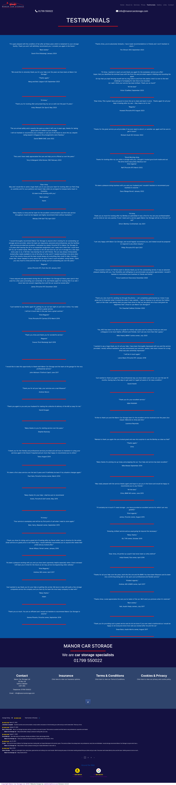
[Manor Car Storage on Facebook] (88, 702)
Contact (171, 5)
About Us (129, 5)
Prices (143, 5)
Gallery (159, 5)
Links (165, 5)
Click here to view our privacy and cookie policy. (154, 679)
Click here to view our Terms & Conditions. (110, 679)
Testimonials (151, 5)
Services (137, 5)
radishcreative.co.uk (51, 784)
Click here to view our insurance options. (66, 679)
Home (122, 5)
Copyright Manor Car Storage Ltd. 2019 (15, 784)
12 (39, 718)
